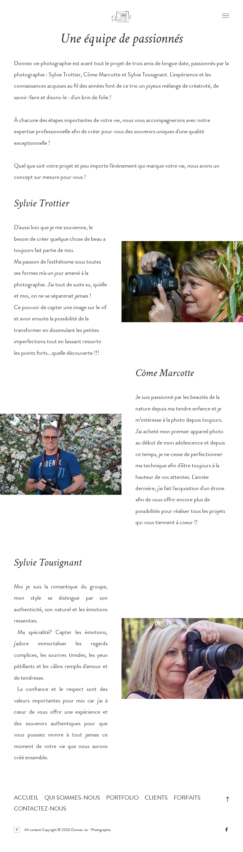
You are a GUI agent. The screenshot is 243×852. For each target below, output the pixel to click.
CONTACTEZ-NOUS (40, 808)
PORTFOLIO (122, 797)
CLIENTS (156, 797)
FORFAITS (187, 797)
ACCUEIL (26, 797)
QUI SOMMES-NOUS (72, 797)
